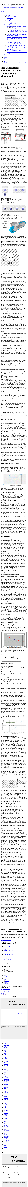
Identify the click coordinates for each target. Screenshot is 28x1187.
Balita (5, 54)
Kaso (5, 56)
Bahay (5, 14)
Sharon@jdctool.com (9, 955)
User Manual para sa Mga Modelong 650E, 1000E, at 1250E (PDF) (18, 32)
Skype (2, 993)
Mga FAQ (6, 57)
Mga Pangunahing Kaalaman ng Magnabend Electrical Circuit (14, 39)
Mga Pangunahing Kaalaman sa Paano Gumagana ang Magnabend (16, 41)
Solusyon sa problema (12, 23)
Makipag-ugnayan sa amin (10, 58)
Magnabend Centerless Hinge (14, 50)
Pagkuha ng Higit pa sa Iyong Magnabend (17, 37)
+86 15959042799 (8, 961)
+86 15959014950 (8, 959)
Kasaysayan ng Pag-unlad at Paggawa (16, 43)
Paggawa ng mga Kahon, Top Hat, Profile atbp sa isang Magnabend (16, 35)
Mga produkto (7, 24)
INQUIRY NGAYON (6, 940)
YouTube (9, 19)
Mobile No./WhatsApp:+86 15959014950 (13, 7)
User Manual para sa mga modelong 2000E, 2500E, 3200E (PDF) (18, 29)
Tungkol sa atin (7, 15)
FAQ (11, 22)
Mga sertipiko (10, 18)
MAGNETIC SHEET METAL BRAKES (17, 26)
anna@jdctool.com (8, 954)
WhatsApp (6, 991)
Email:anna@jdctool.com (10, 5)
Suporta (8, 20)
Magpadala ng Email (5, 989)
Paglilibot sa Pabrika (11, 16)
